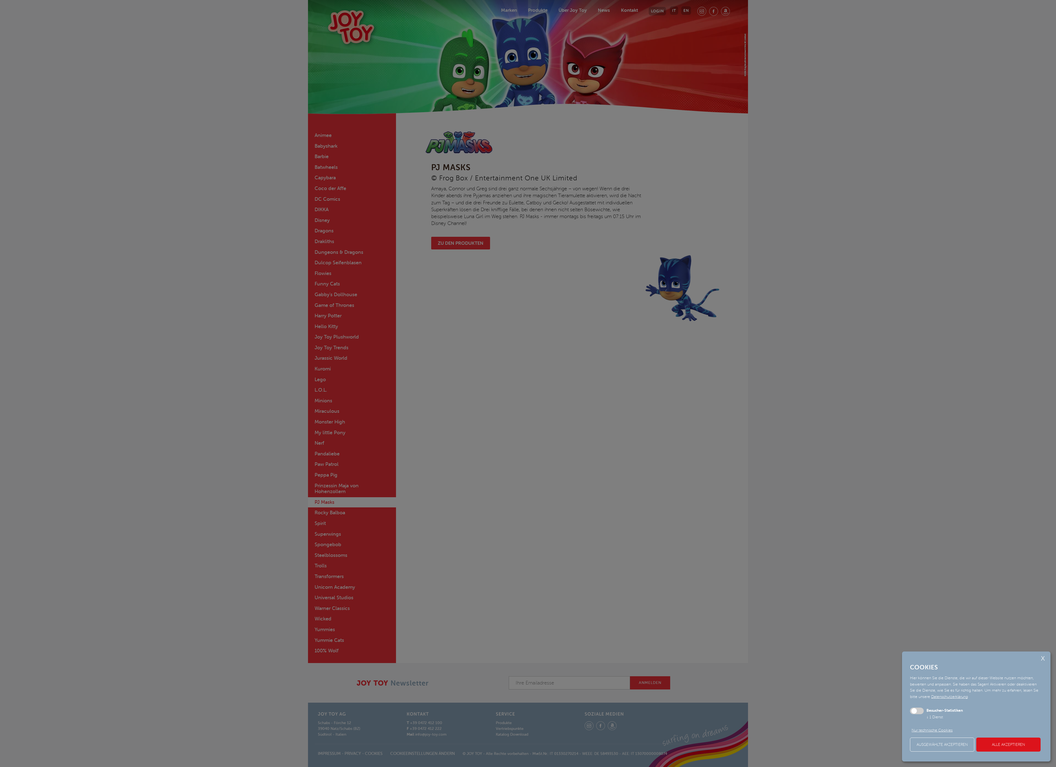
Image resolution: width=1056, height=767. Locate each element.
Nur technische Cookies (932, 730)
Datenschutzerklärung (949, 697)
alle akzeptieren (1008, 745)
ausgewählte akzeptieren (942, 745)
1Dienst (934, 717)
